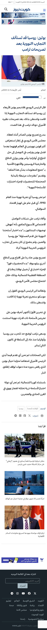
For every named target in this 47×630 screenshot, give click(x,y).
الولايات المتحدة (32, 408)
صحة (11, 605)
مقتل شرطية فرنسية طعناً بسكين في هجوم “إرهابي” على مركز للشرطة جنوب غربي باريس (25, 463)
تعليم (8, 601)
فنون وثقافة (22, 605)
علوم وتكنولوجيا (37, 610)
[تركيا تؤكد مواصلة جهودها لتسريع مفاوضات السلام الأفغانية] (24, 529)
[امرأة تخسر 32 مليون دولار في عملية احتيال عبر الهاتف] (24, 494)
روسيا (21, 408)
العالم (43, 90)
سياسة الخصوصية (36, 619)
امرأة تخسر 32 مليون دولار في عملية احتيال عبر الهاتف (24, 498)
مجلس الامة (21, 610)
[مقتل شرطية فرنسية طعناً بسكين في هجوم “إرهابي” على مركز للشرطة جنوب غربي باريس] (24, 456)
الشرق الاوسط (29, 601)
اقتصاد (41, 605)
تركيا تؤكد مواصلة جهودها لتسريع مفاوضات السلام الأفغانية (25, 535)
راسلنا (22, 619)
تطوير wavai (16, 626)
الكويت (41, 601)
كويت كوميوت (37, 614)
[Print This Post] (42, 416)
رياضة (32, 605)
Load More (23, 548)
